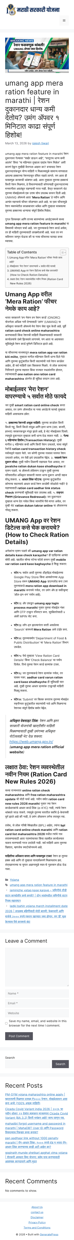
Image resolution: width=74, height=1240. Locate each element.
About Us (37, 1207)
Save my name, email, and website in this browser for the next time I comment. (38, 1023)
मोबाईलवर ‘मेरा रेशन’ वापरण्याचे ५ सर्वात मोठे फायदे (32, 266)
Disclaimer (37, 1217)
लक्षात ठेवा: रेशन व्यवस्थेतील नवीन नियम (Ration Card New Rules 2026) (36, 281)
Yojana (14, 880)
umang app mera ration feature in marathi (38, 885)
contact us (37, 1212)
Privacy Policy (37, 1222)
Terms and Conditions (37, 1227)
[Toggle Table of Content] (61, 252)
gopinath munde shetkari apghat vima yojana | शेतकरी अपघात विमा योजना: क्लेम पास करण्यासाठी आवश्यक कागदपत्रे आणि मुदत (36, 1157)
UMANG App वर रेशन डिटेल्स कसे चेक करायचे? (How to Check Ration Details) (34, 272)
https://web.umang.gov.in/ (31, 741)
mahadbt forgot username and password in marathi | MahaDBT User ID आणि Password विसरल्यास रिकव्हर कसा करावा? (35, 1128)
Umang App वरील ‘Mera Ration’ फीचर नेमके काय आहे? (35, 259)
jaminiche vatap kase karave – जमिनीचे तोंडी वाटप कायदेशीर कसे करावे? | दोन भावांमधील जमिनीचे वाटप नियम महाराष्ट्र (36, 895)
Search (10, 1057)
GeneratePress (49, 1234)
